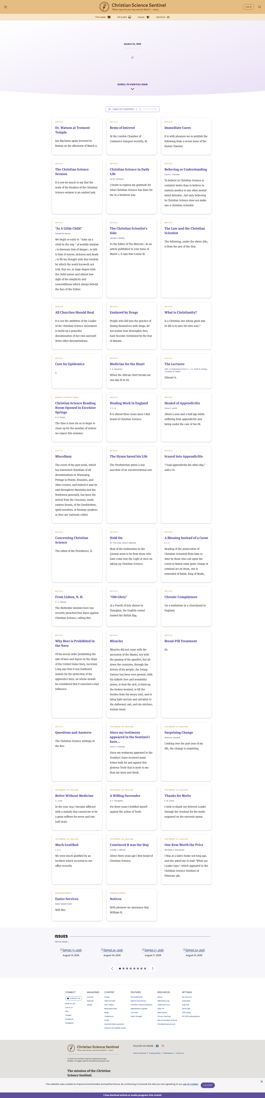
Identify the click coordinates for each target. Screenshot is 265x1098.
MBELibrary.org (163, 1001)
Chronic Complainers (181, 597)
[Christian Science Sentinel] (132, 7)
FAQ (66, 1011)
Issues (61, 936)
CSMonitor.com (163, 1005)
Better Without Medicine (74, 796)
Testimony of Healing (121, 726)
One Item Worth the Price (184, 845)
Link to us (69, 1007)
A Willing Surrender (125, 796)
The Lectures (174, 364)
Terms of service (139, 1053)
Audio (106, 1020)
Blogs (106, 1012)
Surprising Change (179, 732)
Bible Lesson (162, 1012)
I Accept (208, 1085)
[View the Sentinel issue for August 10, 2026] (194, 950)
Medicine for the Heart (127, 364)
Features (136, 992)
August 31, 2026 (71, 955)
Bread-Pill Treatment (181, 641)
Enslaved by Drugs (124, 312)
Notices (115, 899)
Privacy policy (155, 1053)
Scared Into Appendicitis (184, 456)
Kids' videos (109, 1005)
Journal (90, 997)
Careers (68, 1015)
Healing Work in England (129, 403)
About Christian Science (167, 1020)
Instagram (69, 1023)
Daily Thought (136, 1016)
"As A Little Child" (68, 228)
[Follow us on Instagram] (163, 1046)
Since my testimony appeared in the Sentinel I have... (130, 737)
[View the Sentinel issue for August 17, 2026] (153, 950)
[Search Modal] (259, 7)
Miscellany (63, 456)
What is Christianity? (181, 312)
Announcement (63, 893)
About (159, 997)
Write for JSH (70, 1003)
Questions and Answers (73, 732)
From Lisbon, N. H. (69, 597)
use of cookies (190, 1084)
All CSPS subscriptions (191, 1016)
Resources (163, 992)
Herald (89, 1005)
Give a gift (186, 1008)
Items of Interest (122, 128)
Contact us (75, 998)
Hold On (116, 538)
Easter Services (66, 899)
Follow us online (143, 1046)
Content (109, 992)
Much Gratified (66, 845)
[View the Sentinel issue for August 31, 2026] (71, 950)
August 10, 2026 (194, 955)
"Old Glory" (118, 597)
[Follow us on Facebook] (157, 1046)
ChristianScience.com (166, 1024)
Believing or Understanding (186, 169)
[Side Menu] (5, 7)
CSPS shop (186, 1012)
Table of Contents (123, 109)
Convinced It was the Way (129, 845)
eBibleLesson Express (139, 1008)
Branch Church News (67, 397)
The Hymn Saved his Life (129, 456)
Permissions (168, 1053)
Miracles (116, 641)
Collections (108, 1016)
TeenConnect (109, 1001)
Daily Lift (160, 1008)
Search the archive (138, 1001)
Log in (248, 7)
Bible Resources (110, 1008)
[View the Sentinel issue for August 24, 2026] (112, 950)
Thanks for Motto (178, 796)
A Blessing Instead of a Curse (186, 538)
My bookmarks (137, 997)
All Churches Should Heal (74, 312)
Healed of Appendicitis (182, 403)
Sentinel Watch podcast (114, 1024)
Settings (187, 992)
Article (59, 122)
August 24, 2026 (112, 955)
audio (115, 1028)
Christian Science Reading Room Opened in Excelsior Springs (75, 407)
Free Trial (185, 1005)
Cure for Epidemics (69, 364)
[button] (112, 968)
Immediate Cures (178, 128)
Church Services (164, 1016)
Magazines (93, 992)
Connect (70, 992)
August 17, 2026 (153, 955)
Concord (134, 1012)
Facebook (69, 1019)
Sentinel (90, 1001)
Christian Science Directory (141, 1005)
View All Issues (61, 942)
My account (187, 997)
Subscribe (186, 1001)
